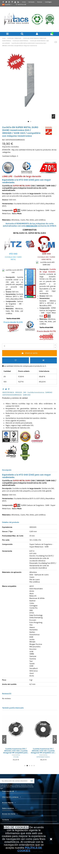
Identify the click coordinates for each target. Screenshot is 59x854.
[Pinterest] (8, 389)
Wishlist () (21, 4)
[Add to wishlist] (15, 360)
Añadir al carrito (31, 353)
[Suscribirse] (31, 781)
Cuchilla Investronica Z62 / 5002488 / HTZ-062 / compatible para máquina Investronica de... (47, 752)
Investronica (20, 755)
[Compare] (20, 746)
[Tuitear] (6, 389)
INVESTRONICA (8, 392)
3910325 (18, 392)
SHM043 (48, 392)
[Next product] (56, 42)
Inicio (24, 2)
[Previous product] (55, 42)
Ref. (3, 140)
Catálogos (48, 2)
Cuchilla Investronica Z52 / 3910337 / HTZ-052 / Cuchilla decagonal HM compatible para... (20, 751)
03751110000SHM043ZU (12, 395)
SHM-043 (26, 395)
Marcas (40, 2)
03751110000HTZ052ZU (20, 757)
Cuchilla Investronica (35, 392)
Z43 (24, 392)
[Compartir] (3, 389)
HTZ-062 (47, 759)
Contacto (31, 2)
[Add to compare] (43, 360)
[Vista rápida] (23, 746)
